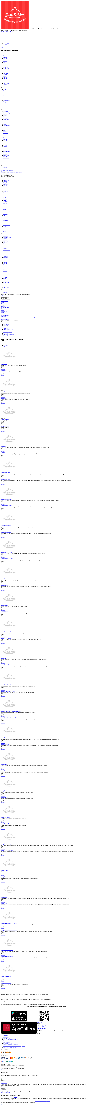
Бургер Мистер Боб (5, 817)
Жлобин (5, 89)
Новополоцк (6, 125)
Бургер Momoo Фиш (6, 525)
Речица (5, 145)
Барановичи (6, 55)
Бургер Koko (4, 364)
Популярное (6, 324)
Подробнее (47, 1101)
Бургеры (5, 325)
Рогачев (5, 146)
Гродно (5, 78)
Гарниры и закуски (8, 329)
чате (8, 43)
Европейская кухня (8, 336)
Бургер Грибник (4, 605)
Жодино (5, 90)
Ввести (15, 1097)
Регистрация (19, 172)
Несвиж (5, 124)
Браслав (5, 61)
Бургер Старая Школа (6, 976)
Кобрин (5, 101)
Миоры (5, 115)
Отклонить (41, 1101)
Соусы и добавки (7, 332)
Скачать (6, 1077)
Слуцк (5, 154)
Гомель (5, 74)
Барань (5, 57)
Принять (37, 1101)
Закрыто (11, 170)
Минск (5, 114)
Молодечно (6, 119)
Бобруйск (5, 58)
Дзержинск (6, 83)
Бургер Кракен (4, 764)
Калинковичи (6, 100)
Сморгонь (5, 156)
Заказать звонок (4, 32)
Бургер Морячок (5, 870)
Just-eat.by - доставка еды (7, 31)
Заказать (3, 369)
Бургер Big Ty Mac (5, 472)
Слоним (5, 152)
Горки (4, 76)
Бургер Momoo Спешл (6, 499)
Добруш (5, 84)
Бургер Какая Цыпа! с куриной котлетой (11, 711)
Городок (5, 77)
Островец (5, 131)
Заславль (5, 95)
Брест (4, 62)
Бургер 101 (3, 446)
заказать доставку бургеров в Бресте (29, 317)
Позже (2, 1077)
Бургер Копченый (5, 737)
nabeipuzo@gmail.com (42, 1026)
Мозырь (5, 118)
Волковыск (6, 68)
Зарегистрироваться (11, 172)
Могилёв (5, 116)
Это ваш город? (4, 170)
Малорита (5, 111)
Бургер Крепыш (4, 790)
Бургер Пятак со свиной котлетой (9, 923)
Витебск (5, 67)
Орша (4, 130)
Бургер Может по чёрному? (7, 844)
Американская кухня (8, 334)
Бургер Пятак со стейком (7, 950)
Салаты (5, 326)
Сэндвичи (5, 328)
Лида (4, 106)
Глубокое (5, 73)
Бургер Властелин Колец (7, 552)
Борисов (5, 59)
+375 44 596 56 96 (41, 1028)
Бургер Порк (4, 391)
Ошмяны (5, 133)
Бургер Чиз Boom (5, 419)
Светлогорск (6, 151)
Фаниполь (5, 162)
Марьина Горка (7, 113)
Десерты (5, 330)
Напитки (5, 333)
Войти (2, 172)
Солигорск (6, 158)
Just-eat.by (39, 1022)
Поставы (5, 140)
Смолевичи (6, 155)
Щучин (5, 167)
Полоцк (5, 139)
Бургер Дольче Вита (5, 658)
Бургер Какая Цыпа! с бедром (8, 684)
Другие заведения (5, 319)
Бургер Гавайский (5, 578)
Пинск (5, 137)
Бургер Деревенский (6, 631)
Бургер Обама (4, 897)
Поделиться (4, 1083)
